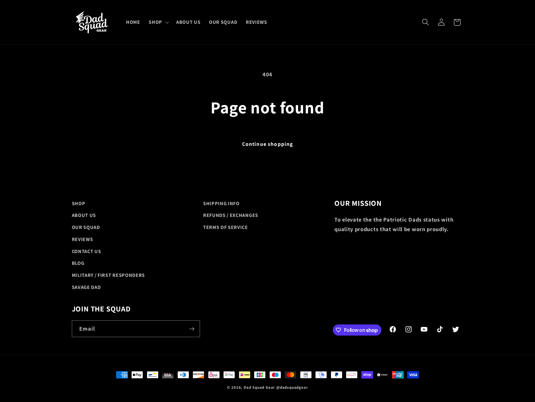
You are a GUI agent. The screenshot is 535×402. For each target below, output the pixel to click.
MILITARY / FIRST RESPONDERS (108, 275)
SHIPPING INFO (221, 203)
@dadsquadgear (292, 387)
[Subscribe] (192, 328)
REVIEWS (82, 239)
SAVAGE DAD (86, 287)
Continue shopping (267, 143)
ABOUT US (84, 215)
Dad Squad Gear (259, 387)
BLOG (78, 263)
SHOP (78, 203)
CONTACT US (86, 251)
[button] (158, 22)
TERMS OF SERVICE (225, 227)
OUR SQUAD (86, 227)
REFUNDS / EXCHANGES (230, 215)
